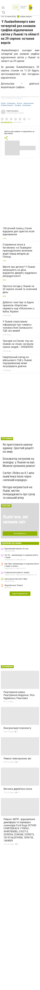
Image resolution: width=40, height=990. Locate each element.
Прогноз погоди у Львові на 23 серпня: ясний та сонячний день (20, 289)
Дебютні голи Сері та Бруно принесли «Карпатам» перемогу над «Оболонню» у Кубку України (18, 307)
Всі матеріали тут (20, 533)
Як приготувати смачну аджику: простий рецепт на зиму (18, 448)
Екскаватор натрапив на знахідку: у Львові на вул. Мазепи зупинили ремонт (19, 462)
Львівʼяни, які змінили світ (15, 519)
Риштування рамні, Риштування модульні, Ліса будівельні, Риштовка (19, 695)
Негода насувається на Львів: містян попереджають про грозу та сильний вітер (19, 492)
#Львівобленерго (7, 105)
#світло (19, 103)
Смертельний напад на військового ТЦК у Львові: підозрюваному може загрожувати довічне (17, 362)
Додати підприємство (20, 594)
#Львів (3, 103)
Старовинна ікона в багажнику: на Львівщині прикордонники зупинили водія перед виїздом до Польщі (17, 250)
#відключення (29, 103)
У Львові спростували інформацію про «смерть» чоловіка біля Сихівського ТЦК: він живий (17, 326)
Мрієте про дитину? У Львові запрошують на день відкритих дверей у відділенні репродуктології (20, 271)
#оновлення (26, 105)
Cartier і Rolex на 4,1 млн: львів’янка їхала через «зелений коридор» (19, 476)
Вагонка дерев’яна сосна (18, 788)
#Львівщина (11, 103)
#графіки (18, 105)
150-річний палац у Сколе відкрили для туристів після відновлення (18, 231)
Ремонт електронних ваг (17, 758)
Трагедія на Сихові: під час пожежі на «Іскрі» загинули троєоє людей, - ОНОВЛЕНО (18, 343)
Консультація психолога (17, 728)
